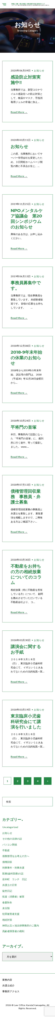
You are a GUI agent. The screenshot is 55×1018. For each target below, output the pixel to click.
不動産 (6, 850)
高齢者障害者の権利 (13, 931)
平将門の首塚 (24, 427)
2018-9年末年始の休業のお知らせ (26, 358)
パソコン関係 (9, 844)
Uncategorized (10, 827)
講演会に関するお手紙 (26, 649)
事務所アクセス (10, 991)
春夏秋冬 (7, 902)
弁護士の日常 (9, 884)
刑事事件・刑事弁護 (13, 867)
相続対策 (7, 919)
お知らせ (39, 70)
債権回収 (7, 861)
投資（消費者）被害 (13, 896)
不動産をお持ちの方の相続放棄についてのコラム (26, 574)
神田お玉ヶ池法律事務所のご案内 (20, 925)
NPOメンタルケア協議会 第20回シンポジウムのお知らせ (27, 218)
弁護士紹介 (8, 985)
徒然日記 (7, 890)
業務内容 (7, 979)
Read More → (19, 112)
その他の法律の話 (12, 838)
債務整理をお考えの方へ (15, 856)
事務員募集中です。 (26, 285)
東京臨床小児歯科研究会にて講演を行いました (26, 721)
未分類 (6, 908)
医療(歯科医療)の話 (12, 873)
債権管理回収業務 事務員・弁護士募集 (26, 497)
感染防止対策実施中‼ (26, 79)
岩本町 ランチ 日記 (14, 879)
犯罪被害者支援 (10, 913)
